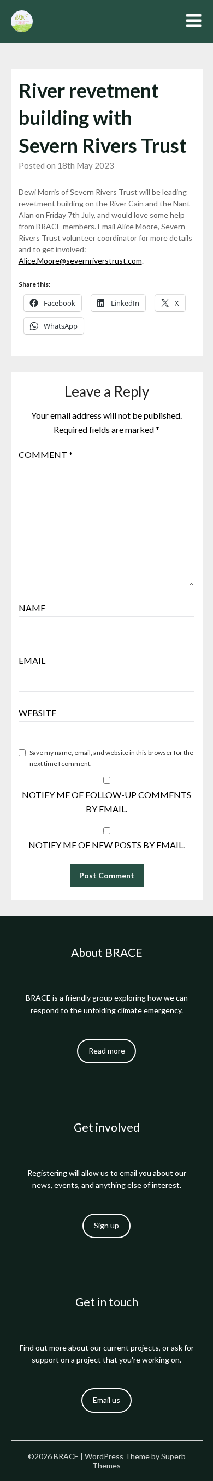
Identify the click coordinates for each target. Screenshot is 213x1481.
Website (37, 712)
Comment (46, 454)
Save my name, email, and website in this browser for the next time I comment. (111, 758)
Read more (106, 1050)
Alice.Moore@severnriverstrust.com (80, 260)
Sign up (106, 1225)
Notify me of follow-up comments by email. (106, 801)
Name (32, 608)
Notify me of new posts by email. (106, 845)
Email (32, 660)
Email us (106, 1400)
